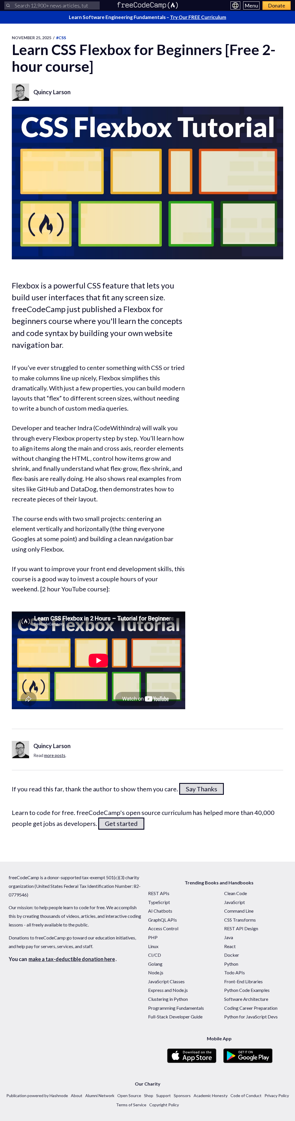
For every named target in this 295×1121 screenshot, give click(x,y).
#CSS (61, 37)
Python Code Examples (247, 990)
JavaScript (234, 902)
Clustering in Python (168, 999)
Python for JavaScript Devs (251, 1016)
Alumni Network (99, 1095)
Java (228, 937)
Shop (148, 1095)
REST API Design (241, 928)
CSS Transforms (240, 919)
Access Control (163, 928)
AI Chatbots (160, 911)
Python (231, 964)
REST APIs (158, 893)
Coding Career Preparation (250, 1008)
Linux (153, 946)
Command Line (239, 911)
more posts (54, 755)
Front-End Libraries (243, 981)
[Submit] (8, 5)
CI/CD (154, 955)
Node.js (155, 972)
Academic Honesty (211, 1095)
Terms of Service (131, 1104)
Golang (155, 964)
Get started (121, 823)
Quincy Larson (52, 91)
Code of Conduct (246, 1095)
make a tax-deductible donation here (72, 959)
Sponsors (182, 1095)
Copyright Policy (164, 1104)
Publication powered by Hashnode (37, 1095)
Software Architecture (246, 999)
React (230, 946)
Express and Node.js (168, 990)
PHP (153, 937)
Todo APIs (234, 972)
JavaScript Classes (166, 981)
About (76, 1095)
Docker (231, 955)
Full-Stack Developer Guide (175, 1016)
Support (163, 1095)
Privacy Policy (276, 1095)
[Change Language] (235, 5)
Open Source (129, 1095)
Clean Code (235, 893)
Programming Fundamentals (176, 1008)
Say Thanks (201, 789)
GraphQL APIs (162, 919)
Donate (276, 5)
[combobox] (52, 5)
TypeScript (159, 902)
